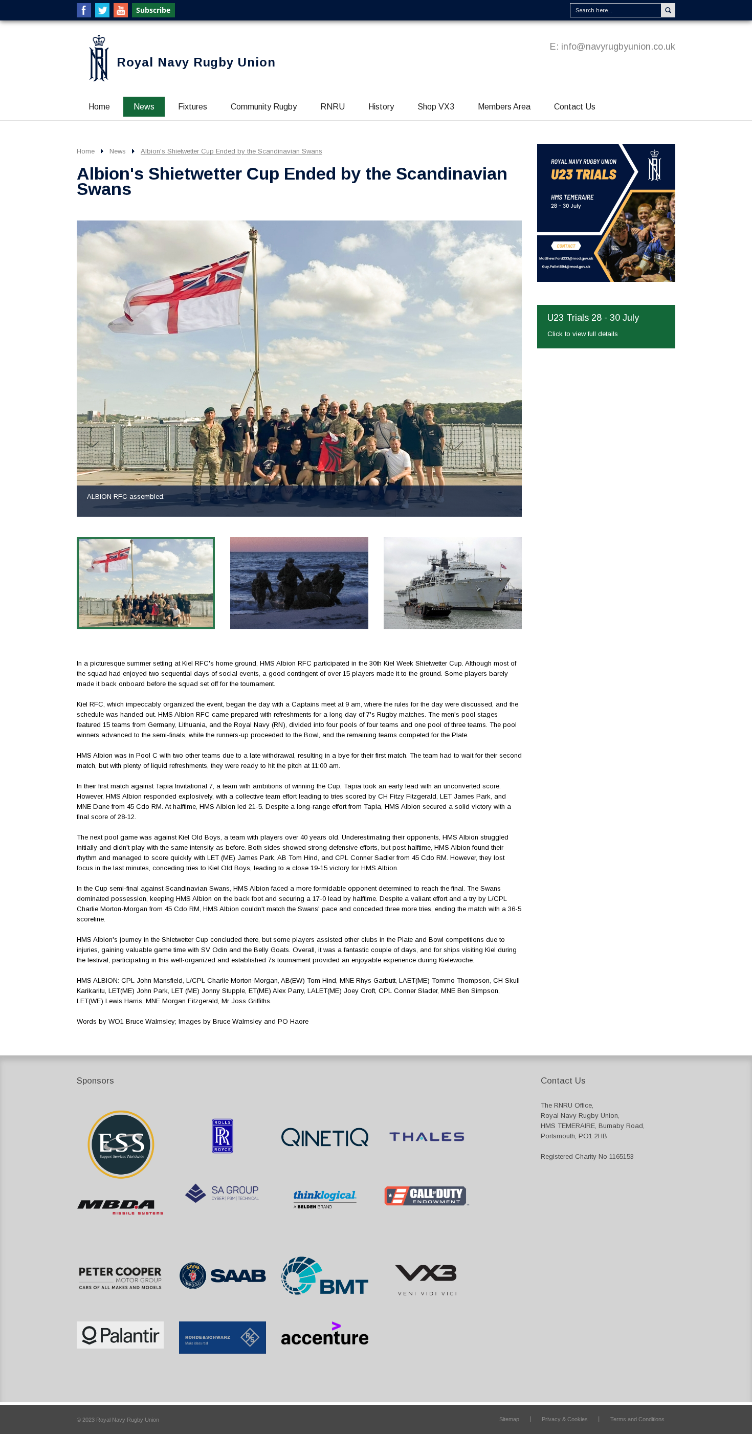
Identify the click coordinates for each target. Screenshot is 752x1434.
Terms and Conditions (637, 1419)
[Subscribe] (154, 10)
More (606, 246)
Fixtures (192, 106)
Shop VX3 (435, 106)
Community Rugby (264, 106)
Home (99, 106)
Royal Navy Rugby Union (196, 62)
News (144, 106)
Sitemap (509, 1419)
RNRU (332, 106)
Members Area (504, 106)
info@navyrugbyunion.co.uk (618, 46)
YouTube (121, 10)
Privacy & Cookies (565, 1419)
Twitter (102, 10)
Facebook (84, 10)
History (381, 106)
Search (668, 10)
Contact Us (574, 106)
